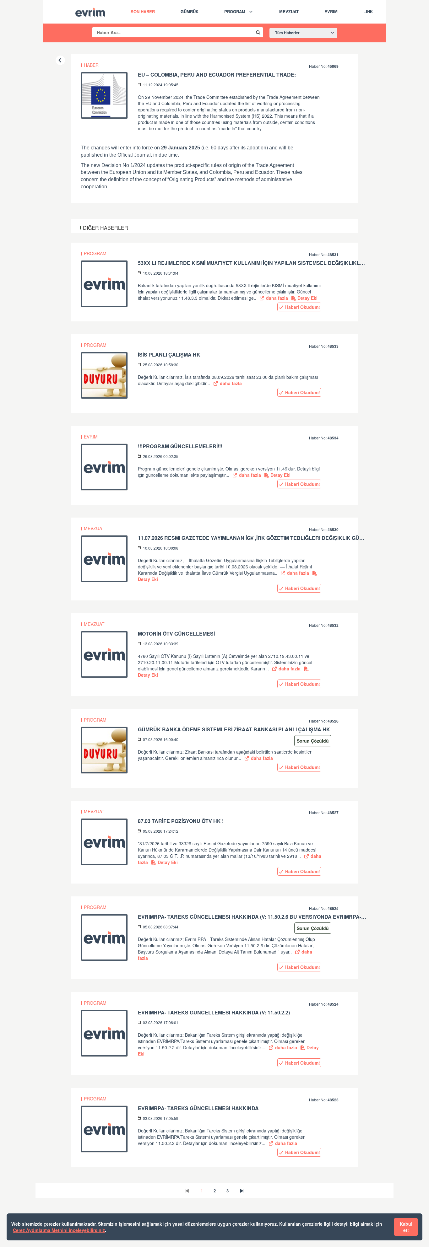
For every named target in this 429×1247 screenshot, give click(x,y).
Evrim (331, 11)
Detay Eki (307, 298)
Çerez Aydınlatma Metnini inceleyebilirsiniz (59, 1230)
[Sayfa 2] (241, 1191)
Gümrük (189, 11)
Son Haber (143, 11)
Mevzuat (289, 11)
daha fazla (276, 298)
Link (368, 11)
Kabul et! (406, 1227)
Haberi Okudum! (302, 307)
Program (234, 11)
